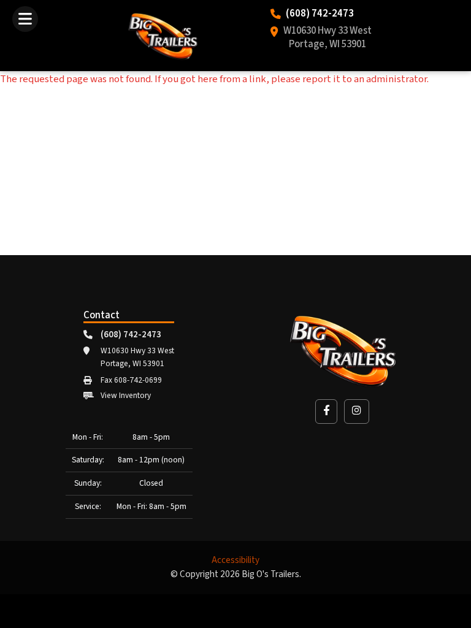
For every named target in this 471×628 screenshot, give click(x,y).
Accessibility (235, 560)
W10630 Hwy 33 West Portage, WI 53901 (327, 38)
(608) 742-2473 (320, 14)
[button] (326, 411)
